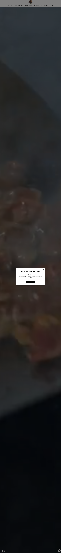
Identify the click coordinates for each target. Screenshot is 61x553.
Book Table (30, 282)
